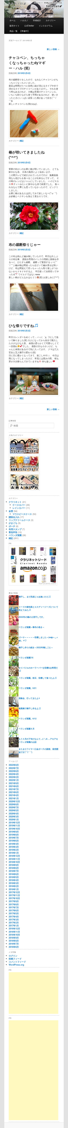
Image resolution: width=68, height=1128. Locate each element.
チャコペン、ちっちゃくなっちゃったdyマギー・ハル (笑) (27, 62)
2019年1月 (14, 852)
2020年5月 (14, 810)
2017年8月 (14, 904)
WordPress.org (16, 964)
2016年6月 (14, 946)
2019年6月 (14, 840)
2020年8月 (14, 804)
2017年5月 (14, 913)
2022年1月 (14, 780)
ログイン (13, 955)
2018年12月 (14, 855)
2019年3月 (14, 846)
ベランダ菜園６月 (26, 728)
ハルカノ (24, 20)
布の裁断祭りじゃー (25, 244)
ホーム (13, 20)
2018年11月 (14, 858)
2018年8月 (14, 867)
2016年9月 (14, 937)
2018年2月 (14, 886)
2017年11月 (14, 895)
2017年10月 (14, 898)
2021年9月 (14, 783)
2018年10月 (14, 861)
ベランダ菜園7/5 (26, 657)
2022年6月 (14, 771)
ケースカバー (19, 504)
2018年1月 (14, 889)
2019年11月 (14, 825)
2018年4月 (14, 880)
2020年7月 (14, 807)
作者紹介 (37, 20)
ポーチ (12, 526)
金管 (11, 511)
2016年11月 (14, 931)
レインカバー (19, 507)
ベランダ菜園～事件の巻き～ (31, 627)
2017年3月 (14, 919)
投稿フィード (15, 958)
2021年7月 (14, 789)
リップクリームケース (19, 520)
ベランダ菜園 (15, 535)
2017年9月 (14, 901)
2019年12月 (14, 822)
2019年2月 (14, 849)
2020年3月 (14, 816)
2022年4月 (14, 774)
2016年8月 (14, 940)
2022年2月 (14, 777)
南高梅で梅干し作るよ (28, 708)
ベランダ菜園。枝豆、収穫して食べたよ (36, 677)
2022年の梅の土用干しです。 (32, 616)
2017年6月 (14, 910)
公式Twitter (29, 25)
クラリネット (15, 501)
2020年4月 (14, 813)
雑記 (22, 140)
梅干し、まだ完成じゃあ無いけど (33, 596)
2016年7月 (14, 943)
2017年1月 (14, 925)
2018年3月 (14, 883)
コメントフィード (17, 961)
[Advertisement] (33, 993)
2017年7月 (14, 907)
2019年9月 (14, 831)
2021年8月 (14, 786)
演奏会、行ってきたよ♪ (29, 698)
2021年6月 (14, 792)
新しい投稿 (53, 49)
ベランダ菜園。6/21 (27, 688)
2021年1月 (14, 798)
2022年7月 (14, 768)
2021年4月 (14, 795)
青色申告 (13, 532)
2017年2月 (14, 922)
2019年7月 (14, 837)
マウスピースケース (22, 514)
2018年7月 (14, 870)
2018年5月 (14, 877)
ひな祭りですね (21, 325)
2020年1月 (14, 819)
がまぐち (13, 523)
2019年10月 (14, 828)
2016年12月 (14, 928)
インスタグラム (46, 25)
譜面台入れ (14, 517)
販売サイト (14, 25)
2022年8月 (14, 764)
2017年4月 (14, 916)
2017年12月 (14, 892)
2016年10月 (14, 934)
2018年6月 (14, 874)
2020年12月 (14, 801)
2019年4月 (14, 843)
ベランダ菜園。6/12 (27, 718)
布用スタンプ (15, 529)
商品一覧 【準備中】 (19, 30)
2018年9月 (14, 864)
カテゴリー (51, 20)
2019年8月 (14, 834)
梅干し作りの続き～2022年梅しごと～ (36, 647)
